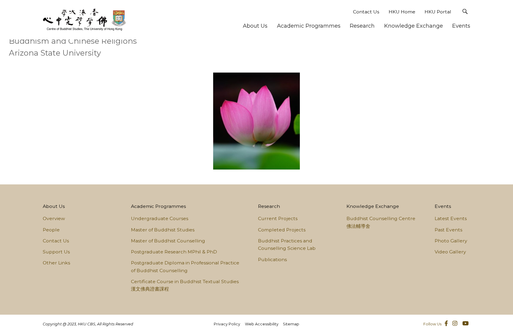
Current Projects (277, 218)
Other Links (56, 263)
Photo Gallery (451, 241)
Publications (272, 259)
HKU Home (402, 12)
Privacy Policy (227, 324)
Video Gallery (450, 252)
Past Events (448, 230)
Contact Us (366, 12)
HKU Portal (438, 12)
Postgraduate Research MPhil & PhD (174, 252)
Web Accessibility (261, 324)
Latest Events (451, 218)
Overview (54, 218)
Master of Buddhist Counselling (168, 241)
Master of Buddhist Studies (162, 230)
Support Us (56, 252)
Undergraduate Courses (159, 218)
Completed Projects (281, 230)
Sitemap (291, 324)
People (51, 230)
